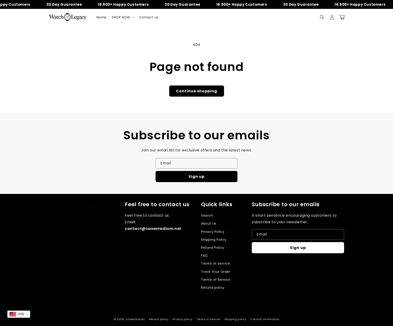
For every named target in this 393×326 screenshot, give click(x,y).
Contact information (264, 319)
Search (207, 215)
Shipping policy (235, 319)
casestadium (135, 319)
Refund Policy (212, 247)
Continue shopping (196, 91)
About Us (208, 223)
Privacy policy (182, 319)
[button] (122, 17)
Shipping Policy (214, 239)
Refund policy (212, 287)
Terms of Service (215, 279)
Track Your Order (215, 271)
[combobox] (18, 314)
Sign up (196, 176)
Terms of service (215, 263)
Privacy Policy (212, 231)
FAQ (204, 255)
